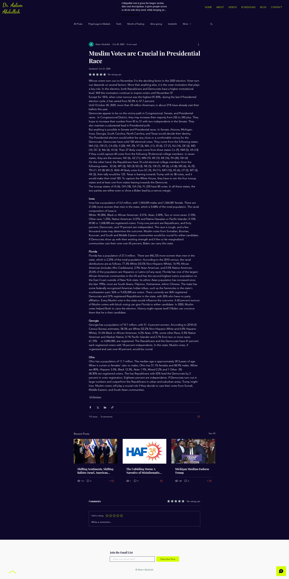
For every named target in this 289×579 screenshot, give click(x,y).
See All (212, 433)
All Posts (78, 23)
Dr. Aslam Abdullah (13, 8)
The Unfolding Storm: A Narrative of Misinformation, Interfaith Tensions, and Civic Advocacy (144, 470)
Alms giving (156, 23)
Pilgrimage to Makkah (99, 23)
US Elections (95, 397)
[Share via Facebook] (90, 407)
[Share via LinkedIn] (105, 407)
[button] (211, 24)
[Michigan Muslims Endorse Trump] (193, 451)
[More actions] (198, 44)
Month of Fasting (135, 23)
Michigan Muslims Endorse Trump (192, 470)
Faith (118, 23)
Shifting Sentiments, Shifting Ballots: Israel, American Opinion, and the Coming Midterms (95, 470)
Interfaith (172, 23)
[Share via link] (112, 407)
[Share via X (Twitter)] (97, 407)
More (185, 23)
